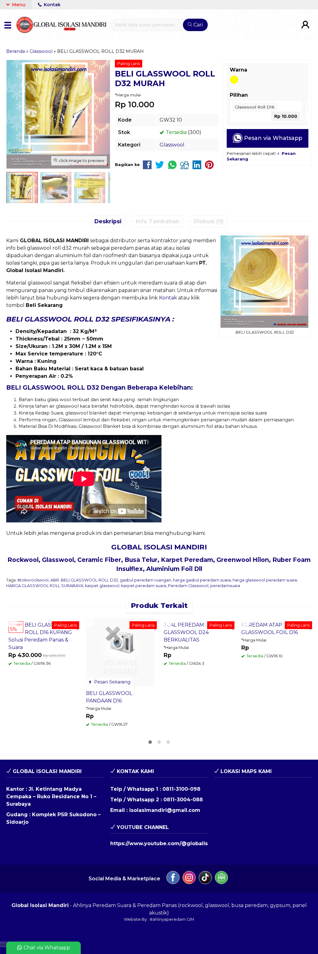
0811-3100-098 (181, 789)
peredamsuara (225, 585)
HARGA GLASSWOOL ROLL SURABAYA (44, 585)
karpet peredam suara (143, 585)
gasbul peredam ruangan (145, 580)
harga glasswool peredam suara (265, 580)
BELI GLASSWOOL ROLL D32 (89, 580)
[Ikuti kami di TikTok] (205, 878)
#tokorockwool (32, 580)
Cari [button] (197, 25)
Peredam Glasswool (188, 585)
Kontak (52, 4)
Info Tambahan (157, 221)
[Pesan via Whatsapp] (13, 622)
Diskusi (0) (209, 221)
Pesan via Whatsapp (272, 138)
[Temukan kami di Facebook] (172, 878)
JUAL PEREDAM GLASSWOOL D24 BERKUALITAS (186, 632)
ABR (54, 580)
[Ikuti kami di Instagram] (189, 878)
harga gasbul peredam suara (202, 580)
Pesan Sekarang (111, 682)
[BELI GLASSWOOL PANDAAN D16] (120, 652)
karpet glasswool (102, 585)
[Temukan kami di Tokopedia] (221, 878)
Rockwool (23, 559)
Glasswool (172, 145)
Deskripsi (107, 221)
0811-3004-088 (183, 800)
